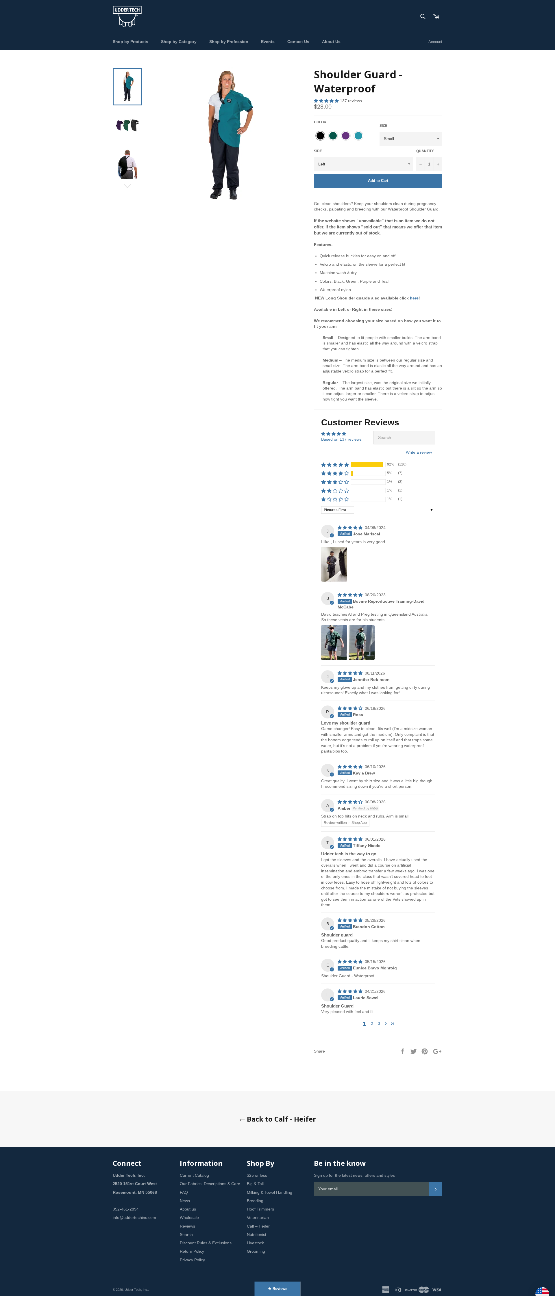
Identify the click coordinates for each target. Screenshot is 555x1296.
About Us (331, 41)
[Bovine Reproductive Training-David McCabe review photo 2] (362, 642)
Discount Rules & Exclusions (206, 1243)
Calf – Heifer (258, 1226)
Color (320, 122)
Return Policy (192, 1251)
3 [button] (379, 1023)
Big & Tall (255, 1183)
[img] (351, 527)
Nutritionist (256, 1234)
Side (318, 151)
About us (188, 1209)
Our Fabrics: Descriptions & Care (210, 1183)
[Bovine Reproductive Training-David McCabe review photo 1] (334, 642)
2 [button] (372, 1023)
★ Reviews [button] (277, 1288)
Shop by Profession (228, 41)
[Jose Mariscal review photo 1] (334, 564)
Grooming (256, 1251)
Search (186, 1234)
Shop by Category (179, 41)
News (185, 1200)
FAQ (184, 1192)
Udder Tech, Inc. (136, 1289)
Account (435, 42)
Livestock (255, 1243)
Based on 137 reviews (341, 439)
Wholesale (189, 1217)
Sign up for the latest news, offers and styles (354, 1175)
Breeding (255, 1200)
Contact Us (298, 41)
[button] (327, 100)
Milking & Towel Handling (269, 1192)
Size (383, 126)
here (414, 298)
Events (268, 41)
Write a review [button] (419, 452)
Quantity (425, 151)
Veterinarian (258, 1217)
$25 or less (257, 1175)
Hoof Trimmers (260, 1209)
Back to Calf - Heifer (280, 1119)
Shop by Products (130, 41)
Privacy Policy (192, 1260)
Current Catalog (194, 1175)
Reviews (187, 1226)
